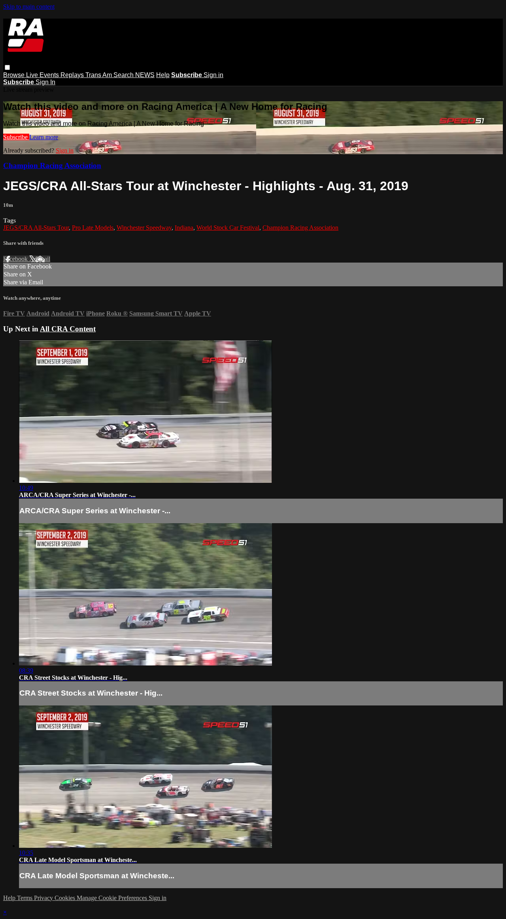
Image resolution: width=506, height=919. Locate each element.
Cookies (66, 897)
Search (124, 75)
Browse (14, 75)
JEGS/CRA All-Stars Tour (36, 227)
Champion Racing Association (52, 165)
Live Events (43, 75)
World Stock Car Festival (227, 227)
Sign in (213, 75)
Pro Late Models (92, 227)
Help (163, 75)
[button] (7, 67)
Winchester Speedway (144, 227)
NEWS (145, 75)
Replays (72, 75)
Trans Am (99, 75)
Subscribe (16, 137)
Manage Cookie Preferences (113, 897)
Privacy (44, 897)
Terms (25, 897)
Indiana (184, 227)
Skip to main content (29, 6)
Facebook (16, 258)
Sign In (45, 82)
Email (43, 258)
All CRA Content (68, 329)
